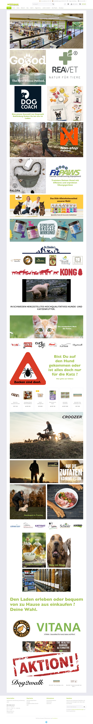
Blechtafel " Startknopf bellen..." (77, 403)
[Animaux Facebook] (65, 4)
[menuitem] (43, 4)
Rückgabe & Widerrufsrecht (32, 703)
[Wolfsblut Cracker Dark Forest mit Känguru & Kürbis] (40, 395)
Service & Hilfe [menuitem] (82, 1)
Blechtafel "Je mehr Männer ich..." (74, 685)
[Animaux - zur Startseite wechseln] (13, 4)
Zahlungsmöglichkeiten (31, 700)
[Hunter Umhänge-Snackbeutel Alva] (65, 395)
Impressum (48, 703)
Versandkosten (55, 718)
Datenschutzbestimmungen (78, 709)
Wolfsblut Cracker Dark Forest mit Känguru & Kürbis (40, 403)
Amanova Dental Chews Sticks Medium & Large (15, 403)
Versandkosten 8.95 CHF (46, 1)
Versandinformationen (51, 700)
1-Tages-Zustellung (72, 1)
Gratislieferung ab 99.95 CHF (60, 1)
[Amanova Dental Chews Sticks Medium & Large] (15, 395)
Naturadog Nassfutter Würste (28, 403)
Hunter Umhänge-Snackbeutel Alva (65, 403)
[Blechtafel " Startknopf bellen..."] (77, 395)
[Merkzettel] (68, 4)
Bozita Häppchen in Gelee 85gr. (52, 403)
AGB (27, 705)
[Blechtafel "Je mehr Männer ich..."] (74, 681)
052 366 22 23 (11, 705)
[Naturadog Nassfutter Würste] (27, 395)
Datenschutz (49, 702)
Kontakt (28, 702)
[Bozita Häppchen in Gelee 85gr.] (52, 395)
